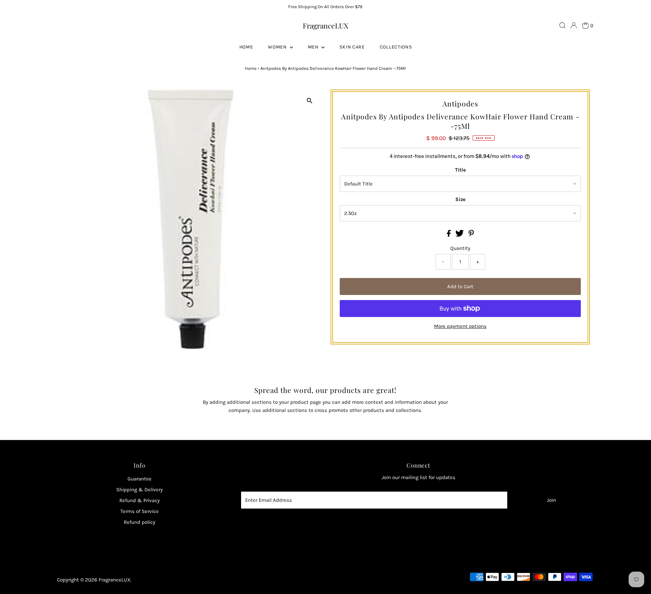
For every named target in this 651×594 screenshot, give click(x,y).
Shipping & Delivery (139, 490)
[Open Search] (562, 25)
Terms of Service (139, 511)
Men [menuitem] (314, 47)
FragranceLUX (325, 25)
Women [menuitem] (278, 47)
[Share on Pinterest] (471, 235)
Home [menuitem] (246, 47)
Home (251, 68)
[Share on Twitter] (460, 235)
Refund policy (139, 522)
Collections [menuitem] (396, 47)
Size (460, 199)
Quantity (460, 248)
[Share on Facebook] (449, 235)
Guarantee (139, 479)
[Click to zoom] (309, 100)
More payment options (460, 326)
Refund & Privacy (139, 500)
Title (460, 170)
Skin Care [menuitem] (351, 47)
